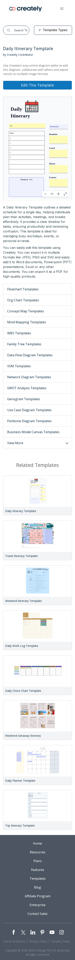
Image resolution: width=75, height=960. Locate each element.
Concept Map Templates (25, 311)
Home (37, 843)
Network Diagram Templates (29, 377)
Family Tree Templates (24, 344)
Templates (38, 878)
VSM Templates (19, 366)
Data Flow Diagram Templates (30, 355)
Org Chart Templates (23, 300)
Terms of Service (14, 941)
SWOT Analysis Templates (26, 388)
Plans (37, 861)
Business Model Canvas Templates (33, 432)
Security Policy (60, 941)
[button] (62, 9)
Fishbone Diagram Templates (29, 421)
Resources (37, 852)
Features (37, 870)
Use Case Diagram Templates (29, 410)
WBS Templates (19, 333)
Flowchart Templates (23, 289)
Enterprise (37, 905)
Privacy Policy (38, 941)
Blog (37, 887)
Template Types (55, 30)
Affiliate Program (37, 896)
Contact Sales (37, 913)
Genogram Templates (23, 399)
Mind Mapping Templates (26, 322)
